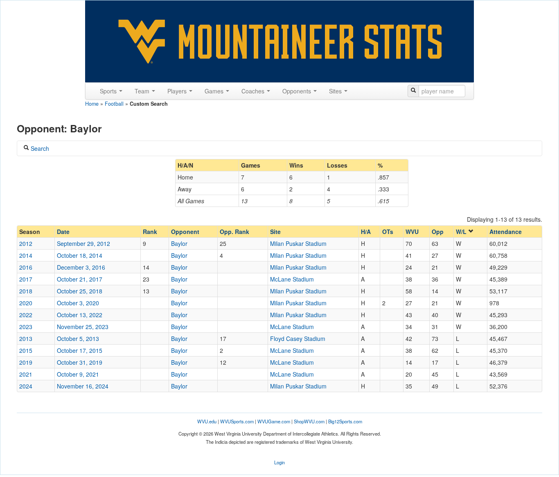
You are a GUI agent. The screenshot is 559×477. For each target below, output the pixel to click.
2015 (25, 350)
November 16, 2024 (82, 386)
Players (177, 91)
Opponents (297, 91)
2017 (25, 279)
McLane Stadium (292, 279)
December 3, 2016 (81, 267)
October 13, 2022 (79, 315)
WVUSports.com (237, 421)
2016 (25, 267)
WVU (412, 231)
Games (215, 91)
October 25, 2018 (79, 291)
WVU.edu (206, 421)
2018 (25, 291)
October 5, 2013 (78, 338)
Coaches (253, 91)
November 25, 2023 (82, 327)
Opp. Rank (234, 231)
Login (279, 462)
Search (39, 148)
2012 (25, 243)
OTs (387, 231)
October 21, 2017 (79, 279)
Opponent (185, 231)
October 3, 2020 (78, 303)
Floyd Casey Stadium (297, 338)
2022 (25, 315)
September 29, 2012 (83, 243)
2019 (25, 362)
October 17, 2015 (79, 350)
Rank (150, 231)
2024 (25, 386)
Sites (336, 91)
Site (275, 231)
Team (143, 91)
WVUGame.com (273, 421)
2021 (25, 374)
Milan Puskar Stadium (298, 243)
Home (92, 103)
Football (114, 103)
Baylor (179, 243)
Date (63, 231)
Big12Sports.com (345, 421)
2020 (25, 303)
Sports (109, 91)
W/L (462, 231)
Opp (438, 231)
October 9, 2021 (78, 374)
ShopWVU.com (309, 421)
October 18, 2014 (79, 255)
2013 (25, 338)
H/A (366, 231)
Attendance (505, 231)
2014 (25, 255)
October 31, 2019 (79, 362)
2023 (25, 327)
